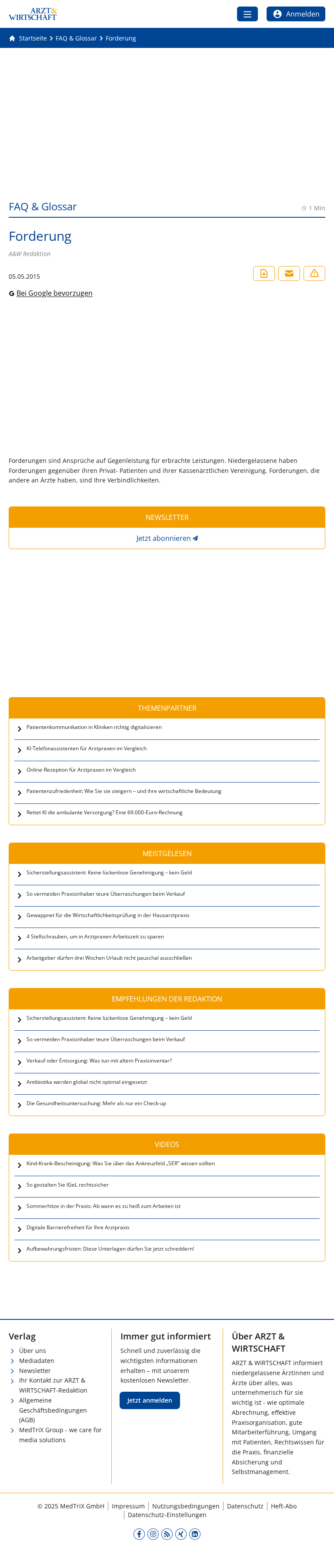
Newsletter (35, 1370)
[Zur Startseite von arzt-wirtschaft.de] (33, 13)
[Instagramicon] (153, 1533)
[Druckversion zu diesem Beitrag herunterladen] (264, 273)
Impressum (128, 1506)
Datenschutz (245, 1506)
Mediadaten (36, 1360)
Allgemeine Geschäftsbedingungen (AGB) (53, 1410)
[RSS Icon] (167, 1533)
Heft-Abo (284, 1506)
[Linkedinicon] (195, 1533)
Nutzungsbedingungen (186, 1506)
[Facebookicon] (139, 1533)
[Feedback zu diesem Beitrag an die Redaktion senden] (314, 273)
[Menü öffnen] (247, 14)
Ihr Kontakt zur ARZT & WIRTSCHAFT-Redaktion (53, 1385)
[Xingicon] (181, 1533)
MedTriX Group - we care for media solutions (60, 1435)
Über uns (32, 1350)
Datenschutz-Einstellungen (167, 1515)
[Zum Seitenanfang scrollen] (318, 1539)
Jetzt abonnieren (164, 538)
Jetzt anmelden (149, 1400)
